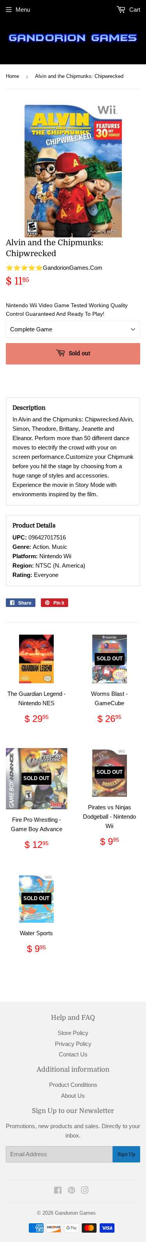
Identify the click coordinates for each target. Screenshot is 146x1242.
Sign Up (126, 1154)
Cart (134, 9)
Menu (23, 9)
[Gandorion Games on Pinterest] (71, 1191)
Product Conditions (73, 1084)
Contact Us (73, 1054)
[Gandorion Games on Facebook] (58, 1191)
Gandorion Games (75, 1213)
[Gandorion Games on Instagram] (85, 1191)
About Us (73, 1095)
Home (12, 76)
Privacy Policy (73, 1043)
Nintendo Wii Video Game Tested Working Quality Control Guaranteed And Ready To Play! (67, 309)
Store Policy (73, 1033)
